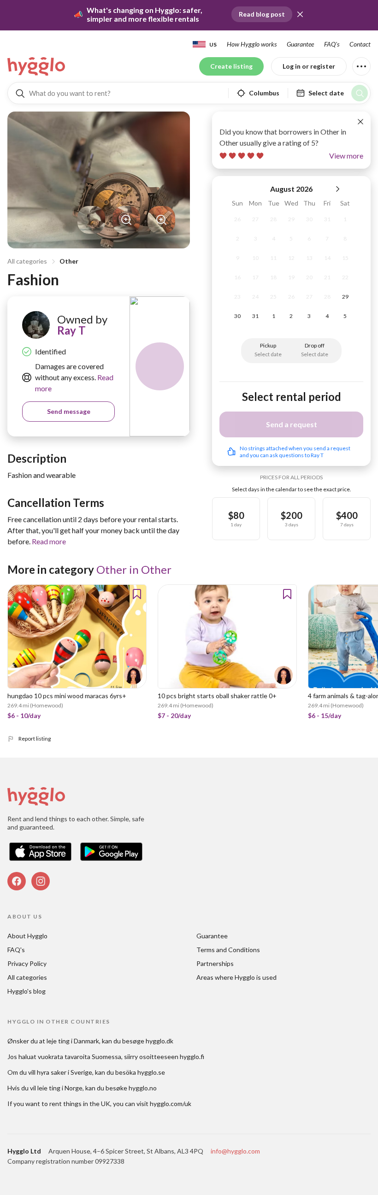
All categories (27, 261)
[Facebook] (16, 881)
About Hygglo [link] (27, 936)
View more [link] (346, 155)
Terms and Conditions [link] (228, 950)
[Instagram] (40, 881)
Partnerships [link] (215, 963)
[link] (36, 66)
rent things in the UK (79, 1103)
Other (68, 261)
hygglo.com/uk (170, 1103)
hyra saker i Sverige (64, 1072)
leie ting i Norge (60, 1088)
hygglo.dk (159, 1041)
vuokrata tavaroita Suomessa (79, 1056)
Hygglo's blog (26, 991)
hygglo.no (143, 1088)
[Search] (359, 93)
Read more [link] (49, 541)
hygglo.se (151, 1072)
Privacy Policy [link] (27, 963)
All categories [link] (27, 977)
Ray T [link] (71, 330)
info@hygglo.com (235, 1151)
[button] (300, 14)
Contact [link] (360, 44)
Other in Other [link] (133, 569)
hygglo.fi (192, 1056)
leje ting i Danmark (73, 1041)
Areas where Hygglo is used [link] (236, 977)
